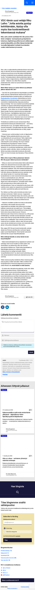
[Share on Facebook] (3, 307)
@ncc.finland (6, 568)
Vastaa (5, 374)
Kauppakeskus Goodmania (9, 98)
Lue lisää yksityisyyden (11, 536)
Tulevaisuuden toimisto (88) (8, 557)
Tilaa (6, 540)
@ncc (4, 570)
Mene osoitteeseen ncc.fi (10, 580)
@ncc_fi (5, 572)
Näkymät (29, 12)
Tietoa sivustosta (12, 588)
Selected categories (11, 531)
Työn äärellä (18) (5, 560)
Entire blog (9, 528)
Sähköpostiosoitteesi (9, 519)
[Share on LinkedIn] (7, 307)
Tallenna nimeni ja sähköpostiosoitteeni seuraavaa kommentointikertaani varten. (17, 345)
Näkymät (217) (5, 553)
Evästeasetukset (25, 587)
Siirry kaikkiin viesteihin (9, 8)
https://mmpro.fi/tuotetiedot (11, 372)
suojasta (18, 536)
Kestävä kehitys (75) (6, 550)
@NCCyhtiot (6, 575)
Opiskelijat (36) (5, 555)
